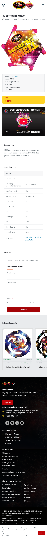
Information (7, 450)
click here (27, 538)
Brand (14, 19)
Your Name (11, 273)
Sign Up (8, 402)
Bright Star (23, 19)
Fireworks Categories (11, 481)
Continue (23, 310)
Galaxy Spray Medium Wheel (18, 367)
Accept (41, 533)
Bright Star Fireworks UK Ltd (14, 407)
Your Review (11, 282)
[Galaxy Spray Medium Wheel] (17, 343)
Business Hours (9, 430)
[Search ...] (43, 5)
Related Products (9, 323)
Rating (9, 298)
